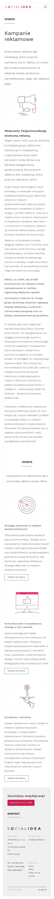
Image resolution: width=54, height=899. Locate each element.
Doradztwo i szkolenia (17, 717)
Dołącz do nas (34, 873)
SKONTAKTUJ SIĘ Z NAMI (21, 803)
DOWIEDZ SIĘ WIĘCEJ (17, 577)
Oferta (30, 869)
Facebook (42, 890)
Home (30, 866)
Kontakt (31, 876)
